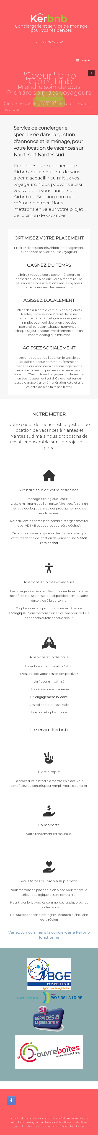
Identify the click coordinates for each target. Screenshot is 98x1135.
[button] (91, 73)
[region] (49, 90)
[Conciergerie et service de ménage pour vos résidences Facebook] (11, 1100)
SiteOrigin (80, 1126)
